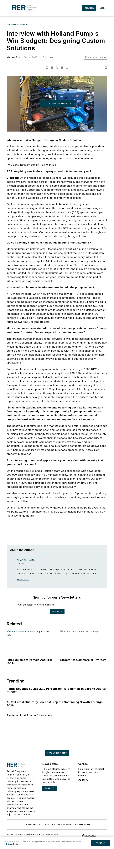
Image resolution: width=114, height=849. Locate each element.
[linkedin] (52, 67)
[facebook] (47, 67)
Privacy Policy (52, 834)
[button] (9, 8)
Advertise (20, 834)
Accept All (100, 843)
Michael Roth (14, 57)
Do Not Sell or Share (35, 834)
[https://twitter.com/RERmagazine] (87, 780)
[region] (57, 843)
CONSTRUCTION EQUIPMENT (58, 824)
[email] (67, 67)
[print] (106, 67)
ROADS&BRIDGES (82, 824)
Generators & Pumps (17, 25)
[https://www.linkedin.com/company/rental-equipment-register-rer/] (83, 780)
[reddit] (62, 67)
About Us (11, 834)
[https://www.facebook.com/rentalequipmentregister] (79, 780)
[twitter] (57, 67)
